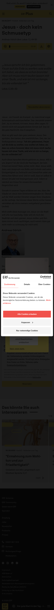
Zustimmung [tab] (9, 284)
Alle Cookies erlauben (27, 314)
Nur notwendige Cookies (27, 331)
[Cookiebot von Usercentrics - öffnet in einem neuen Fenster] (40, 277)
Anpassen (25, 322)
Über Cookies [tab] (44, 284)
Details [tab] (27, 284)
